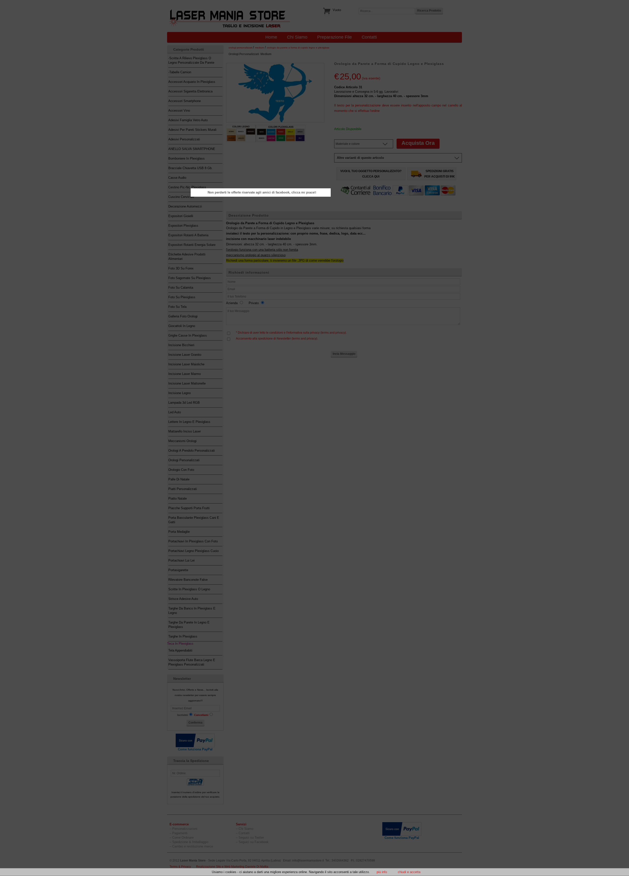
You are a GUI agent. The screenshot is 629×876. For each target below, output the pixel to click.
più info (382, 872)
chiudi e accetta (409, 872)
